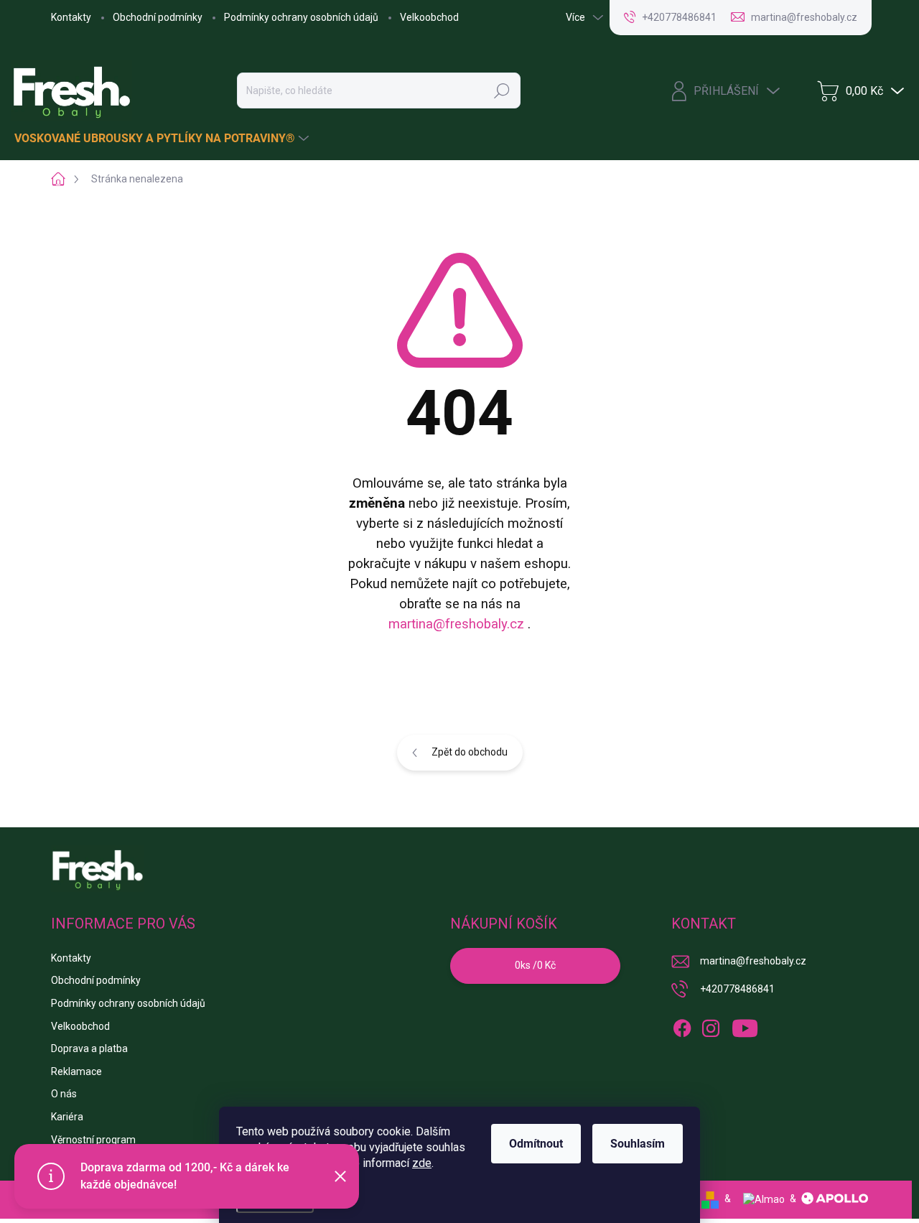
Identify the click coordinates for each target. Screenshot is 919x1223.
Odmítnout (536, 1143)
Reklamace (76, 1071)
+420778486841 (737, 989)
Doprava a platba (89, 1048)
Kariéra (67, 1116)
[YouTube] (745, 1025)
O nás (64, 1093)
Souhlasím (637, 1143)
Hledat (501, 90)
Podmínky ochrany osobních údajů (301, 17)
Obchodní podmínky (157, 17)
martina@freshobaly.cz (456, 624)
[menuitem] (163, 138)
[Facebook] (682, 1025)
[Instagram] (711, 1025)
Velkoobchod (429, 17)
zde (421, 1163)
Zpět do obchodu (469, 752)
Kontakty (71, 17)
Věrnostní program (93, 1139)
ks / (535, 965)
